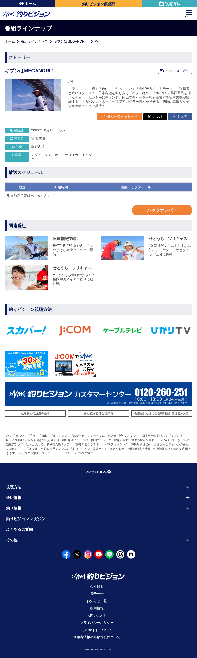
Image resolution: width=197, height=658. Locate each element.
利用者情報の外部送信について (96, 637)
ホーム (30, 3)
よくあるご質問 (19, 529)
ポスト (158, 116)
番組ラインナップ (34, 41)
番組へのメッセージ (121, 116)
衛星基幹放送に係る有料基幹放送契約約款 (161, 413)
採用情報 (97, 608)
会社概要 (97, 586)
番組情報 (13, 497)
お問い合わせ (97, 615)
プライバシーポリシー (97, 623)
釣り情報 (13, 508)
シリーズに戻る (177, 71)
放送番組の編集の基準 (35, 413)
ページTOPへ (96, 472)
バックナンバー (162, 210)
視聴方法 (172, 4)
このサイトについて (97, 630)
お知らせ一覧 (97, 601)
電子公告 (97, 594)
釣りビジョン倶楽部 (98, 4)
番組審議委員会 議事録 (98, 413)
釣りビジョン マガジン (25, 519)
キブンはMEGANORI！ (71, 41)
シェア (181, 116)
